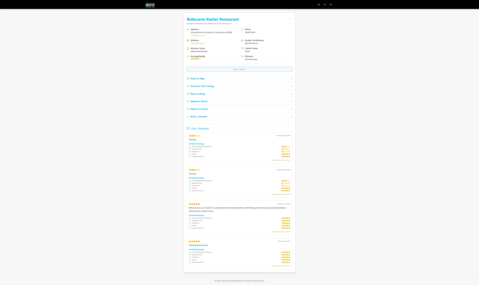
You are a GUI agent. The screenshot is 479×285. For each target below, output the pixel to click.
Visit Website (196, 43)
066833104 (250, 32)
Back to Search (239, 69)
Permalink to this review (280, 160)
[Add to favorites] (290, 18)
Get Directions (196, 35)
